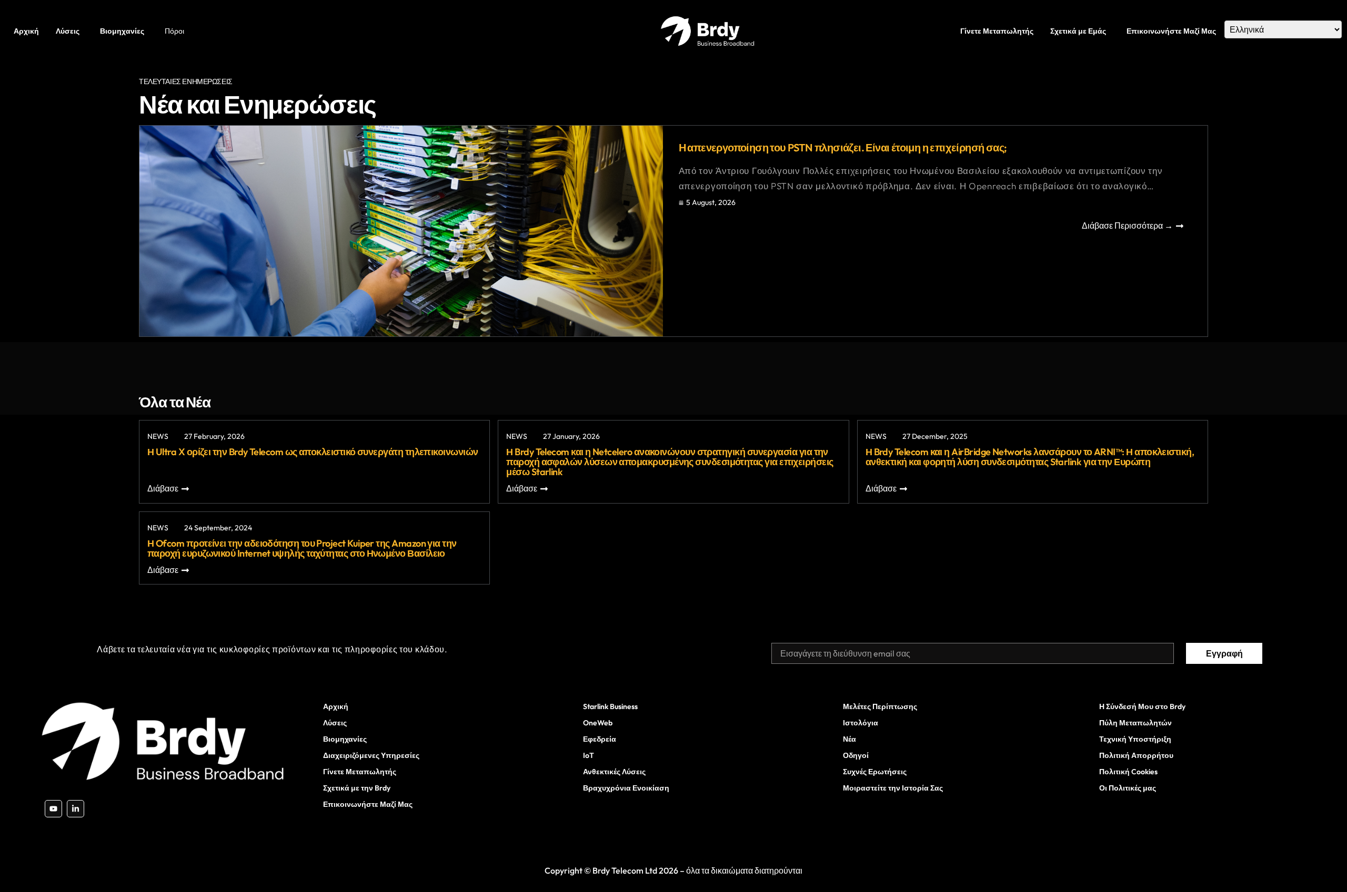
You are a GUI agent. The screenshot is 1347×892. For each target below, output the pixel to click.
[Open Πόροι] (187, 31)
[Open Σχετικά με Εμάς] (1109, 31)
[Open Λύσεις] (82, 31)
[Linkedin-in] (75, 808)
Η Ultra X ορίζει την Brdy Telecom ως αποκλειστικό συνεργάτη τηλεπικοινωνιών (312, 452)
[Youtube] (53, 808)
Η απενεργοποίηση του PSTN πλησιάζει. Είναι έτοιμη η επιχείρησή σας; (843, 147)
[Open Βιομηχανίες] (147, 31)
